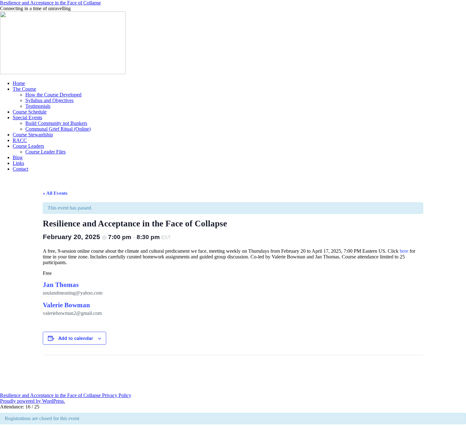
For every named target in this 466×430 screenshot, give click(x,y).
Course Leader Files (45, 151)
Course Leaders (28, 146)
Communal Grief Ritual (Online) (58, 129)
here (404, 251)
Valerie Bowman (66, 305)
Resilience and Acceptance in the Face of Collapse (50, 2)
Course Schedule (30, 111)
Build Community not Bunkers (56, 123)
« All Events (55, 193)
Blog (18, 157)
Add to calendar (75, 338)
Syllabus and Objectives (49, 100)
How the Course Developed (53, 94)
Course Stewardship (33, 134)
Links (18, 163)
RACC (20, 140)
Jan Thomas (61, 285)
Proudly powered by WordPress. (32, 401)
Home (19, 83)
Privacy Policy (116, 395)
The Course (24, 89)
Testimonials (37, 106)
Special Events (27, 117)
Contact (20, 169)
